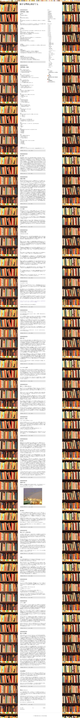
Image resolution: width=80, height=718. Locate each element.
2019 (49, 29)
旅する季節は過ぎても (29, 4)
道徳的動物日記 (50, 80)
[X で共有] (30, 150)
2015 (49, 33)
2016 (49, 32)
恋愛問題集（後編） (24, 11)
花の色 (21, 440)
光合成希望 (22, 671)
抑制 (21, 557)
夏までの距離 (23, 633)
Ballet (49, 19)
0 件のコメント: (26, 150)
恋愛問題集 (49, 21)
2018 (49, 30)
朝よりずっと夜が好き (25, 532)
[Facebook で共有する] (31, 150)
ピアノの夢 (22, 602)
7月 (49, 42)
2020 (49, 28)
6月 (49, 67)
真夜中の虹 (22, 482)
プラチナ (22, 581)
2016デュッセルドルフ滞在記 (52, 18)
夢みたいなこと (24, 690)
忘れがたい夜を (24, 418)
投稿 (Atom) (23, 709)
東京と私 (22, 338)
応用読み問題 (23, 231)
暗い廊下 (22, 155)
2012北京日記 (50, 13)
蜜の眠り (22, 510)
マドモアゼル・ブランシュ (26, 312)
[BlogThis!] (29, 150)
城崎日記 (49, 12)
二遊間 (49, 74)
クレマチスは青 (24, 367)
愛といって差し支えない (26, 386)
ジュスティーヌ (24, 283)
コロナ (49, 20)
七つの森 (22, 208)
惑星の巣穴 (49, 75)
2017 (49, 31)
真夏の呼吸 (22, 178)
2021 (49, 27)
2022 (49, 26)
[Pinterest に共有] (32, 150)
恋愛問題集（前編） (24, 67)
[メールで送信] (28, 150)
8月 (49, 41)
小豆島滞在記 (49, 11)
